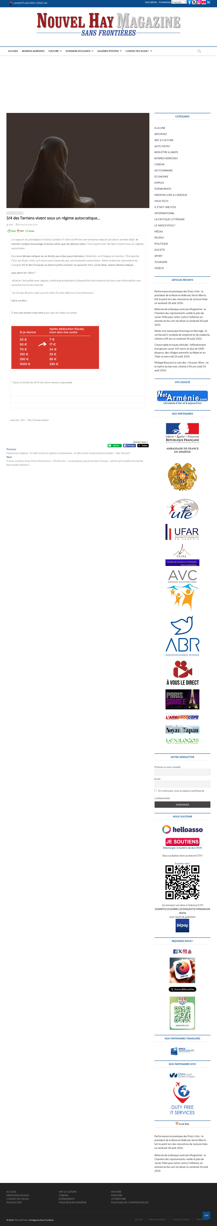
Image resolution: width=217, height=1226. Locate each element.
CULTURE (53, 51)
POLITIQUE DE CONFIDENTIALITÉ (129, 1202)
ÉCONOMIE (161, 176)
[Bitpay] (182, 920)
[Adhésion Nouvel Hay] (182, 826)
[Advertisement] (108, 80)
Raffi (10, 224)
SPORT (158, 255)
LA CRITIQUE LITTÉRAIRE (169, 219)
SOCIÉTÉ (159, 249)
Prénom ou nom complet (167, 767)
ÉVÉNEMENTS (162, 188)
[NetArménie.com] (182, 392)
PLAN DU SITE (14, 1202)
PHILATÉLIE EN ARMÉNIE (72, 1202)
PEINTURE (116, 1195)
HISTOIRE (116, 1191)
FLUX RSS (184, 1124)
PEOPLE (159, 237)
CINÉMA (159, 164)
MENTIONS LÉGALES (17, 1195)
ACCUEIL (13, 51)
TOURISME (160, 261)
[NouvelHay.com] (11, 3)
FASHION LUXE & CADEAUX (170, 194)
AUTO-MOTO (162, 146)
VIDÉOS (159, 268)
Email (157, 778)
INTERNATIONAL (164, 213)
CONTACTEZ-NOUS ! (137, 51)
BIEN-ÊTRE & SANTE (166, 152)
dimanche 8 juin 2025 (28, 224)
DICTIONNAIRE (163, 170)
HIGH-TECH (161, 200)
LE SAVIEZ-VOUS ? (14, 212)
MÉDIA (158, 231)
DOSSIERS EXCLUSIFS (78, 51)
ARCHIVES (160, 133)
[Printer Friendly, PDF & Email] (20, 231)
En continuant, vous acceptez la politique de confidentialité (179, 794)
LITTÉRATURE (118, 1198)
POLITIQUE (161, 243)
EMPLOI (159, 182)
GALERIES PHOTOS (108, 51)
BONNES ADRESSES (33, 51)
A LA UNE (159, 127)
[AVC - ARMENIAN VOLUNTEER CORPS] (182, 571)
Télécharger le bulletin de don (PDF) (182, 847)
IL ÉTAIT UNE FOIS (165, 207)
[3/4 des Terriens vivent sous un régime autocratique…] (77, 160)
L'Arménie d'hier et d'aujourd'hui (182, 403)
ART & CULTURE (164, 140)
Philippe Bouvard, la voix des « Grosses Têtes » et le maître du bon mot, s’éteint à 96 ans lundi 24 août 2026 (181, 366)
